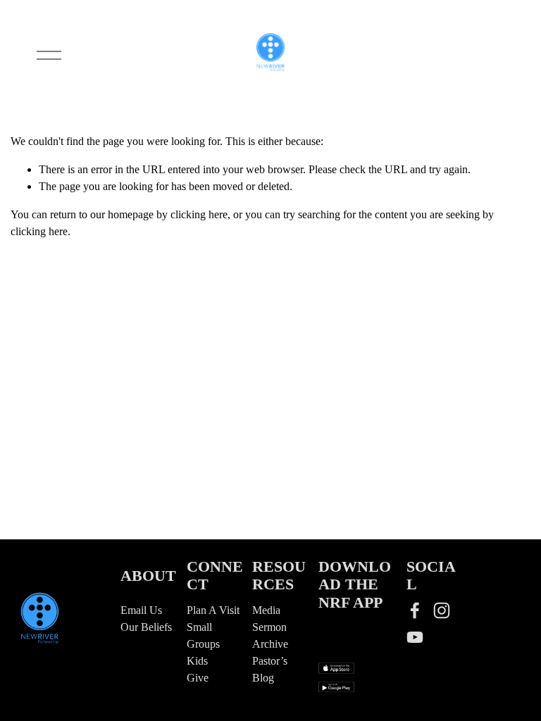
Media (266, 610)
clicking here (199, 214)
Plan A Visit (213, 610)
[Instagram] (441, 610)
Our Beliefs (146, 627)
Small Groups (203, 635)
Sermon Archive (270, 635)
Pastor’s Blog (269, 669)
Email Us (141, 610)
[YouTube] (414, 637)
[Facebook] (414, 610)
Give (198, 678)
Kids (197, 661)
